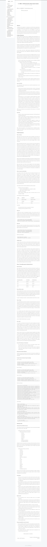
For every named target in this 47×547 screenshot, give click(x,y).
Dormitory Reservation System (29, 8)
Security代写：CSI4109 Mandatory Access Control (34, 538)
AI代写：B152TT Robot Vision (21, 538)
